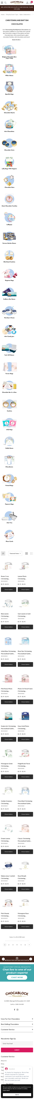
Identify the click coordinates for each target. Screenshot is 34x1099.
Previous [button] (3, 959)
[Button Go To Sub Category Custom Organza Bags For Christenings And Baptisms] (9, 275)
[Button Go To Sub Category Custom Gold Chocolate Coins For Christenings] (9, 145)
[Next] (29, 945)
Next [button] (30, 959)
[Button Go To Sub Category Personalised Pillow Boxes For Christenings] (9, 70)
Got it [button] (17, 1094)
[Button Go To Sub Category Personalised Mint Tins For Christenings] (9, 518)
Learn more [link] (6, 1090)
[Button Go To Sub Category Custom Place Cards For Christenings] (9, 536)
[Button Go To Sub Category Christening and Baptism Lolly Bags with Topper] (9, 164)
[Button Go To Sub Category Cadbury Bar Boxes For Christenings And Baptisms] (9, 294)
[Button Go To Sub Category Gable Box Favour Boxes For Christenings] (9, 443)
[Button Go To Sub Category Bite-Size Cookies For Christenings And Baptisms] (9, 257)
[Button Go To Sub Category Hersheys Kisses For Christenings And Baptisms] (9, 313)
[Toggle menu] (2, 3)
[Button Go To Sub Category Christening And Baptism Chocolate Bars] (9, 52)
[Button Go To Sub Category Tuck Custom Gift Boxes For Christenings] (9, 350)
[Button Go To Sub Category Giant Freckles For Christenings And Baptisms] (9, 201)
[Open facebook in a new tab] (14, 1009)
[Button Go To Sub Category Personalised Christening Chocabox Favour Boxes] (9, 462)
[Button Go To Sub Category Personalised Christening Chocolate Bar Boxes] (9, 387)
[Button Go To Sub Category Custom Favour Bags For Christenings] (9, 369)
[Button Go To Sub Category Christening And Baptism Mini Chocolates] (9, 126)
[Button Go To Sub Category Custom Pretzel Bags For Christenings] (9, 480)
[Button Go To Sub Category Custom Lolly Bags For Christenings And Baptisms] (9, 424)
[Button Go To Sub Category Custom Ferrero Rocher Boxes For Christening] (9, 238)
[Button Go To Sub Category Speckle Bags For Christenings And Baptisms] (9, 89)
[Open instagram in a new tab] (18, 1009)
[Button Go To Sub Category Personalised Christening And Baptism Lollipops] (9, 220)
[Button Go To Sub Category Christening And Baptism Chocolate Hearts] (9, 108)
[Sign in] (27, 2)
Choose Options (9, 589)
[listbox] (15, 553)
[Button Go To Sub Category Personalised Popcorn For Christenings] (9, 499)
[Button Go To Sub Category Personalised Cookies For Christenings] (9, 406)
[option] (17, 959)
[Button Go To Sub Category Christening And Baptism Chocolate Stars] (9, 182)
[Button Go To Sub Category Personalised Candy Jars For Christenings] (9, 331)
